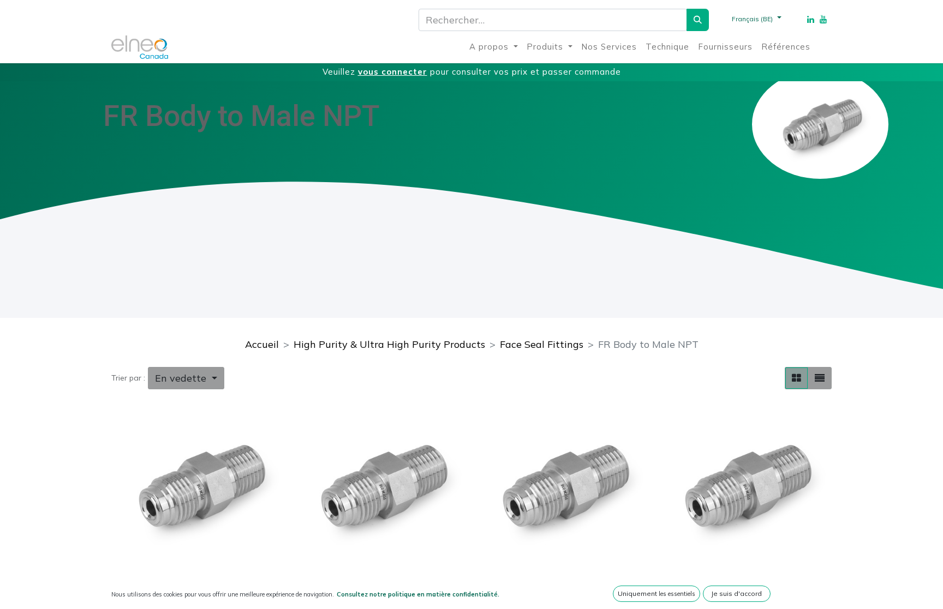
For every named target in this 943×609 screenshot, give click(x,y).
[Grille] (796, 378)
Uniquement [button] (656, 593)
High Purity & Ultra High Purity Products (389, 344)
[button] (186, 378)
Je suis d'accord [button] (736, 593)
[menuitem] (493, 47)
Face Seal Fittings (541, 344)
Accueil (262, 344)
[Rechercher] (698, 20)
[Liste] (820, 378)
